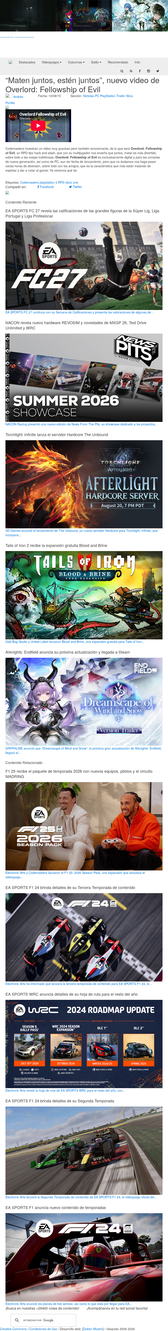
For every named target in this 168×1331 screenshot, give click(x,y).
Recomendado (118, 62)
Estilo (95, 62)
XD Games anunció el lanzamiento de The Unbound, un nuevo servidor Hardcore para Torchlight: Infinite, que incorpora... (81, 532)
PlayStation (108, 96)
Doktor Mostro (93, 1329)
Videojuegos (51, 62)
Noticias (88, 96)
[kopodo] (10, 62)
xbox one (71, 182)
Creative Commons (13, 1329)
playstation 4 (48, 182)
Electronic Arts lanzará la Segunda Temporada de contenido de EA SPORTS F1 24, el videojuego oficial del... (81, 1197)
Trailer (120, 96)
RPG (61, 182)
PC (97, 96)
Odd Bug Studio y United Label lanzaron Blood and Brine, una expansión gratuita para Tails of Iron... (74, 641)
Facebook (46, 186)
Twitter (77, 186)
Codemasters (29, 182)
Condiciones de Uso (43, 1329)
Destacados (27, 62)
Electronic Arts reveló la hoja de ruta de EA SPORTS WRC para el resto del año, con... (65, 1090)
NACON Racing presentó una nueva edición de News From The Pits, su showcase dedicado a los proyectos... (81, 424)
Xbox (129, 96)
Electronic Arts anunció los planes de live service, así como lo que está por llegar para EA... (68, 1303)
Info (137, 62)
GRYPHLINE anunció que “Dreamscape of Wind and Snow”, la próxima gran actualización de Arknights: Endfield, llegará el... (83, 750)
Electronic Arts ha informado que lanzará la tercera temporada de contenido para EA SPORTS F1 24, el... (78, 983)
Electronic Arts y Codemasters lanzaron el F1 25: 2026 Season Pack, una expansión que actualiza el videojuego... (75, 874)
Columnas (75, 62)
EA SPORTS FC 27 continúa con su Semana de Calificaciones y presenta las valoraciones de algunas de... (79, 312)
